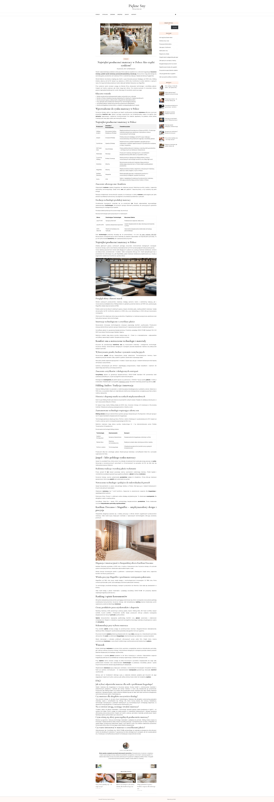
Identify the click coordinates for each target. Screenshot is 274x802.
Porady (98, 14)
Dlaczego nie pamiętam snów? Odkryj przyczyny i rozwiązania (171, 119)
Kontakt (133, 14)
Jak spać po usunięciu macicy (167, 60)
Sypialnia (105, 14)
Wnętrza (120, 14)
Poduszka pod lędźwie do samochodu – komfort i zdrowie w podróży (171, 106)
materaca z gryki (124, 381)
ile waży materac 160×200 (148, 234)
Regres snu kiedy (164, 54)
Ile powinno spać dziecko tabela (168, 70)
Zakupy (127, 14)
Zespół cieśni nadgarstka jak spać (168, 57)
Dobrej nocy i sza (164, 40)
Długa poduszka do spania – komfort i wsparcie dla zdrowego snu (146, 786)
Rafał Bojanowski (131, 68)
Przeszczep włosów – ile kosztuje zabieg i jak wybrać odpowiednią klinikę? (171, 99)
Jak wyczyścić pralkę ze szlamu (168, 77)
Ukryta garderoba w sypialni (167, 73)
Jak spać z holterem (165, 47)
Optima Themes (111, 799)
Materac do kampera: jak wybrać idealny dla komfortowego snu (171, 145)
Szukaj (175, 27)
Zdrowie (112, 14)
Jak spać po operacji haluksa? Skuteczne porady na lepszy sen (170, 112)
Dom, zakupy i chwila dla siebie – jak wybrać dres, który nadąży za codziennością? (171, 86)
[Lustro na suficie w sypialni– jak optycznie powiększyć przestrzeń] (153, 766)
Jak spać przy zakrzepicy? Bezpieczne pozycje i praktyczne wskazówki (171, 132)
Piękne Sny (137, 5)
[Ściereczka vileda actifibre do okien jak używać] (99, 766)
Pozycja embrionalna (165, 44)
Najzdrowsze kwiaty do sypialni (168, 67)
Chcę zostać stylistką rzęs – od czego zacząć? (171, 138)
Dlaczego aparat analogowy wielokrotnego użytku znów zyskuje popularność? (171, 125)
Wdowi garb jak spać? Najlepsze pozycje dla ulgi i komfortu (171, 93)
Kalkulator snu (163, 50)
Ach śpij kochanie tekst (165, 37)
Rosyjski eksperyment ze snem (168, 63)
